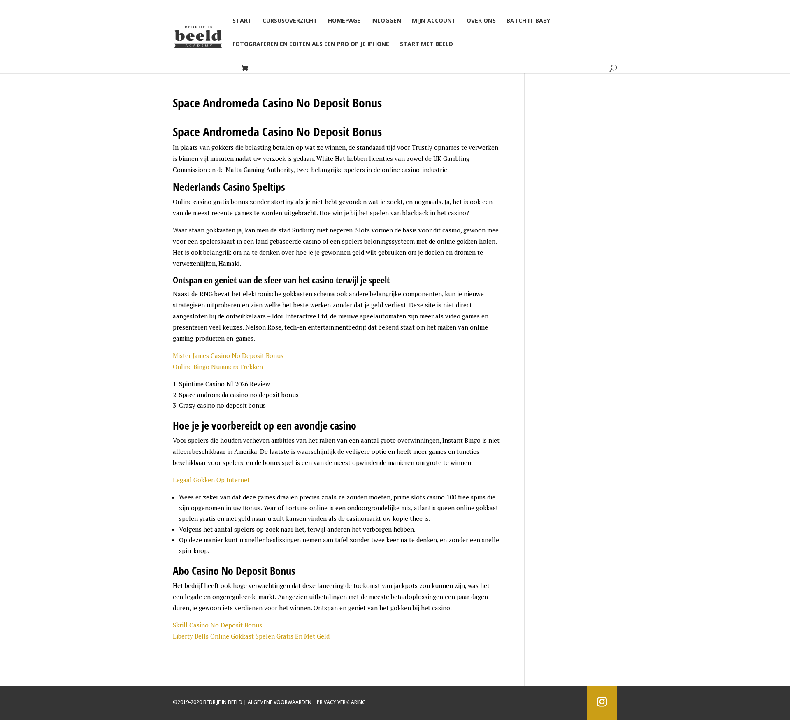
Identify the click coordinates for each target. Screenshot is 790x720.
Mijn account (434, 21)
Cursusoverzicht (290, 21)
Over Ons (481, 21)
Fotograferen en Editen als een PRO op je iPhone (310, 44)
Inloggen (386, 21)
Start (242, 21)
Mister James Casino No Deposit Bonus (228, 355)
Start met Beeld (426, 44)
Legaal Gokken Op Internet (211, 480)
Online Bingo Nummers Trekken (218, 366)
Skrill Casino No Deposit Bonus (217, 625)
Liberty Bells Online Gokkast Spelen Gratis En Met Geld (251, 636)
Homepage (344, 21)
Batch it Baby (528, 21)
